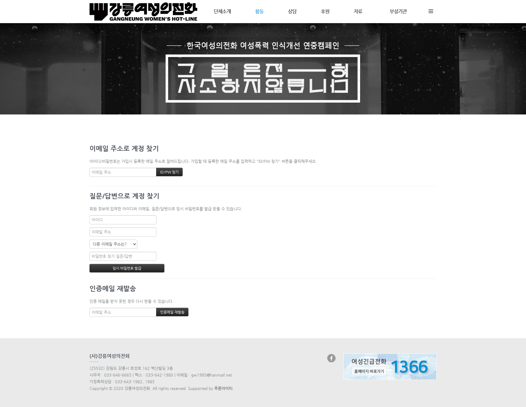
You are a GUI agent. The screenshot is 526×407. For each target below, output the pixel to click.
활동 (259, 11)
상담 (292, 11)
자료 (358, 11)
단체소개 (222, 11)
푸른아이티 (223, 388)
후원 (325, 11)
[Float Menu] (430, 10)
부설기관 (398, 11)
